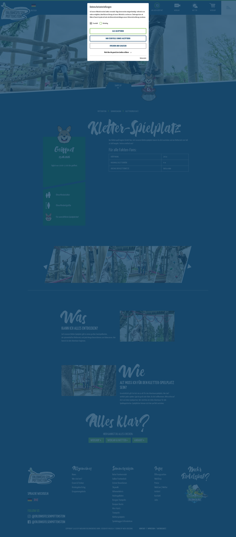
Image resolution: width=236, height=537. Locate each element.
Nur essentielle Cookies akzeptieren (118, 39)
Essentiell (95, 23)
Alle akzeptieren (118, 31)
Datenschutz (143, 58)
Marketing (105, 23)
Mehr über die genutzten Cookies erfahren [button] (116, 52)
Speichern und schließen (118, 46)
